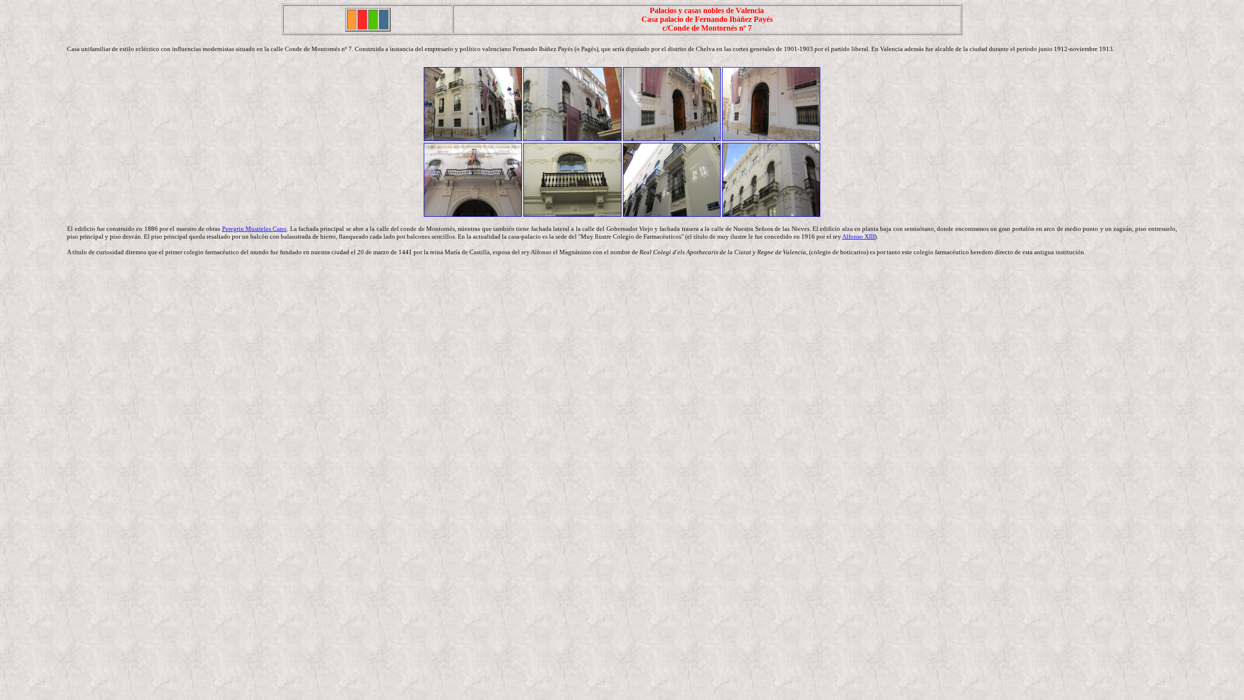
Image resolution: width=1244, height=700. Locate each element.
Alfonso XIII (858, 236)
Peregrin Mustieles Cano (254, 228)
